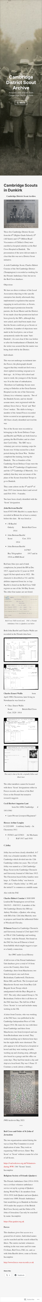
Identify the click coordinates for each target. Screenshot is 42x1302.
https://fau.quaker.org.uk (14, 1221)
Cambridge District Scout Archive (21, 82)
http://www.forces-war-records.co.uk (19, 1262)
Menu (22, 102)
